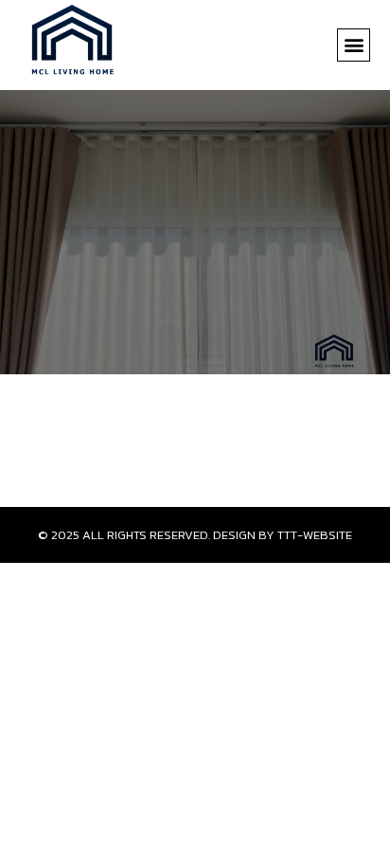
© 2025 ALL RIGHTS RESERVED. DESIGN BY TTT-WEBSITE (195, 535)
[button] (353, 45)
